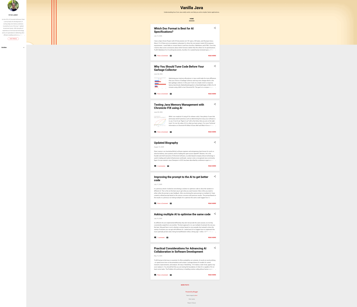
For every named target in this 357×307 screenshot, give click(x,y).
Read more (212, 56)
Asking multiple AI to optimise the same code (182, 214)
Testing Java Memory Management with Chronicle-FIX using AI (179, 106)
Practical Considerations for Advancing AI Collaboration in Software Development (180, 250)
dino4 (196, 295)
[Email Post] (171, 56)
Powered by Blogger (192, 292)
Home (192, 19)
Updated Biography (166, 142)
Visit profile (13, 38)
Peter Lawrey (13, 15)
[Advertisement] (227, 52)
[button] (215, 28)
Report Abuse (192, 303)
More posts (185, 285)
